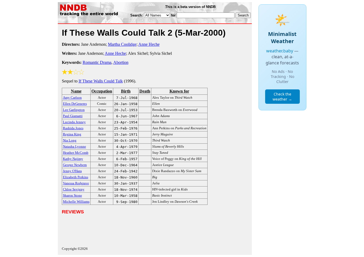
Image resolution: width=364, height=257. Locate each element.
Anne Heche (149, 44)
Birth (126, 91)
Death (144, 91)
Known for (179, 91)
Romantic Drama (97, 62)
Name (76, 91)
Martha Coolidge (122, 44)
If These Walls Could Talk (101, 81)
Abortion (120, 62)
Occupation (101, 91)
